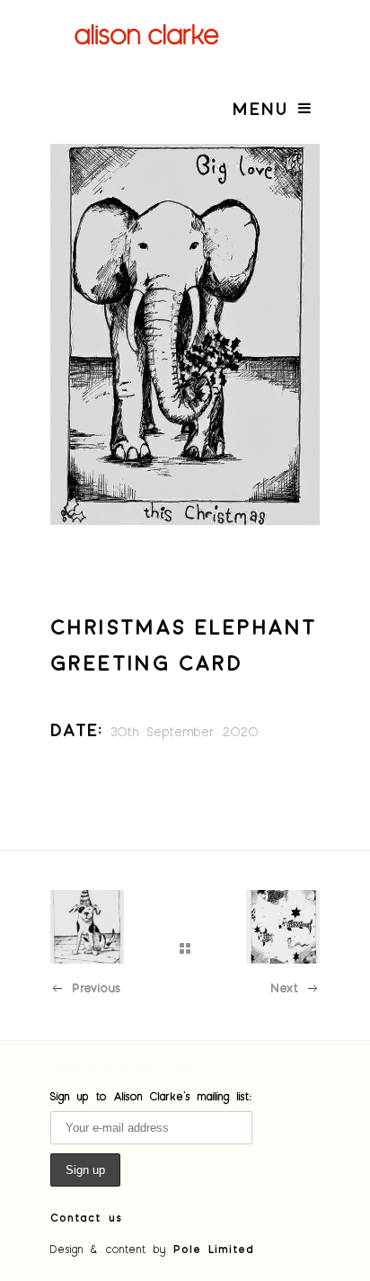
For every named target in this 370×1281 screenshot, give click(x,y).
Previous (96, 987)
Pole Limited (213, 1248)
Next (284, 987)
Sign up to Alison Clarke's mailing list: (151, 1096)
